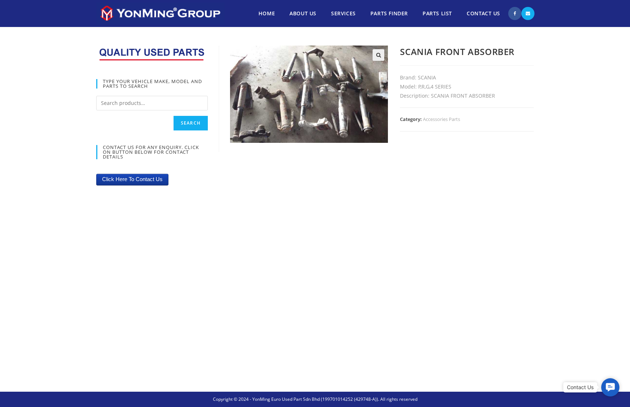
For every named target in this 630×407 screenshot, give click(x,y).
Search (191, 123)
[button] (610, 387)
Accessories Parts (441, 119)
